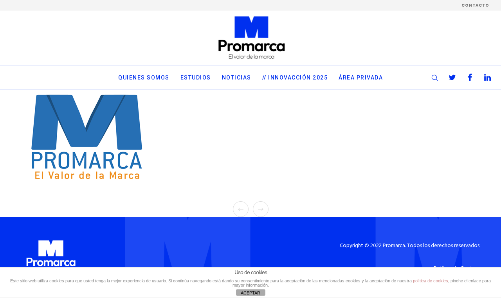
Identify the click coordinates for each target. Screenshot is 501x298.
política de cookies (430, 280)
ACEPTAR (250, 293)
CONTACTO (475, 5)
